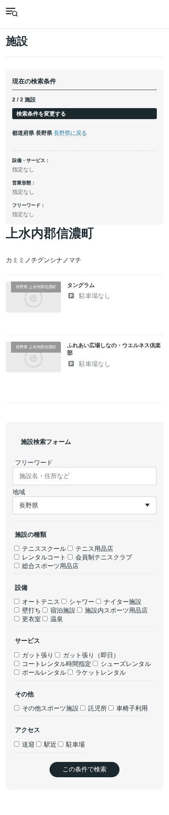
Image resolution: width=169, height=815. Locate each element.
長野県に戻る (70, 133)
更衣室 (30, 619)
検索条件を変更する (41, 113)
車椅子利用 (131, 708)
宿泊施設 (62, 610)
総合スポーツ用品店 (49, 566)
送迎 (27, 744)
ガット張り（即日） (90, 655)
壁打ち (30, 610)
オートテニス (40, 601)
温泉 (56, 619)
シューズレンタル (125, 663)
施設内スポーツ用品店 (115, 610)
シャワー (81, 601)
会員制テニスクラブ (103, 557)
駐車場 (74, 744)
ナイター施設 (121, 601)
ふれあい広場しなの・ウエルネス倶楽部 (114, 349)
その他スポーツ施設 (49, 708)
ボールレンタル (43, 672)
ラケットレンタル (100, 672)
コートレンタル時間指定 (55, 663)
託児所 (96, 708)
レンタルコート (43, 557)
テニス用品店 (93, 548)
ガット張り (36, 655)
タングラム (81, 285)
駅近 (49, 744)
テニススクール (43, 548)
